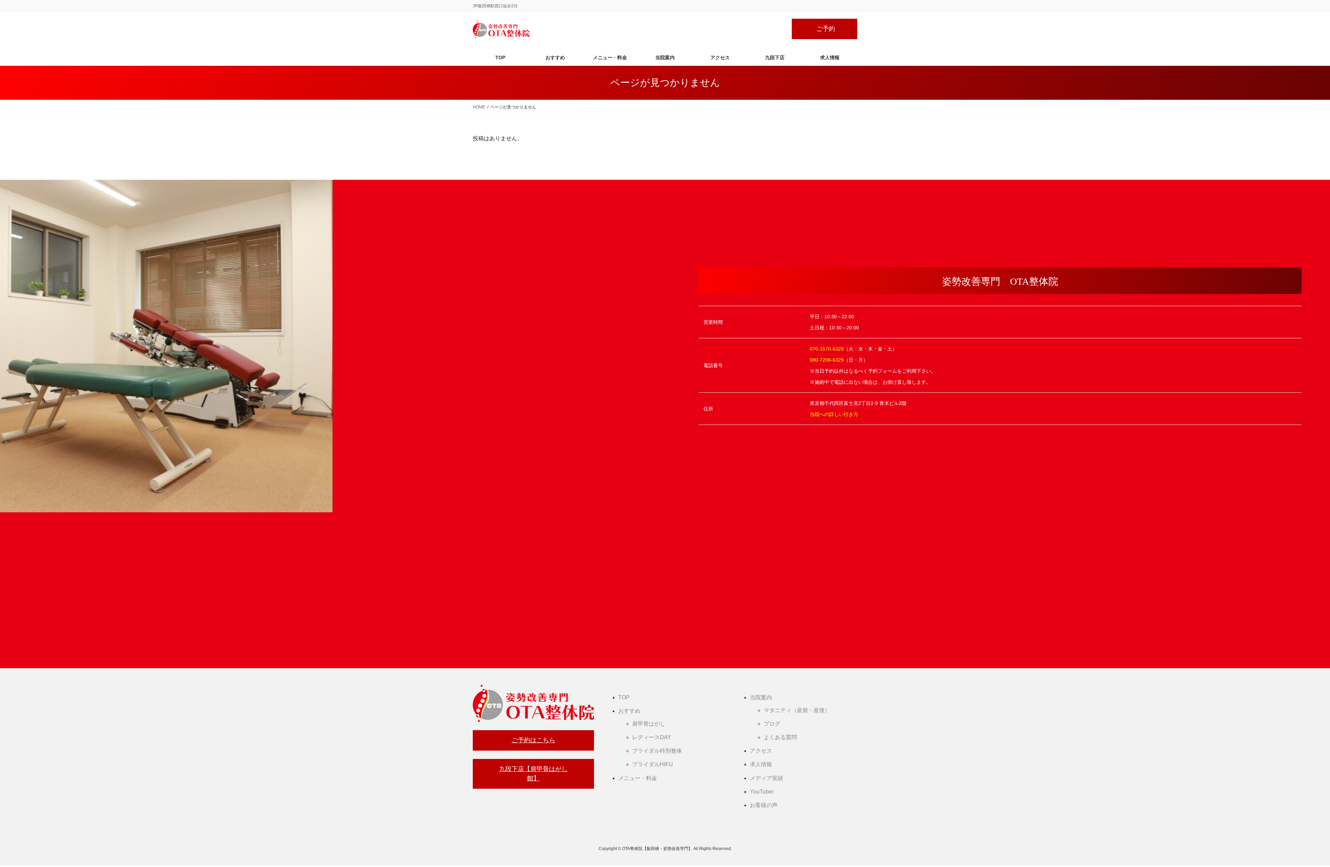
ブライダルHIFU (652, 764)
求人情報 (761, 764)
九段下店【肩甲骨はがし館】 (533, 774)
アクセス (761, 751)
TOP (624, 697)
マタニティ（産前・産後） (797, 710)
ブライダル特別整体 (657, 751)
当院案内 (761, 697)
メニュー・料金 (637, 778)
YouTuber (762, 792)
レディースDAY (651, 737)
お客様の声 (764, 805)
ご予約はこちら (533, 740)
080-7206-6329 (827, 359)
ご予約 (825, 28)
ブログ (772, 724)
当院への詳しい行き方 (834, 414)
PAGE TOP (1295, 835)
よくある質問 (780, 737)
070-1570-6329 (827, 348)
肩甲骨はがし (648, 724)
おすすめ (629, 711)
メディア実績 (766, 778)
